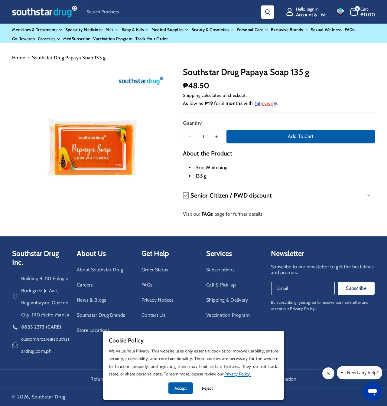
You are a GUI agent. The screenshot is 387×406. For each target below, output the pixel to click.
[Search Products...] (267, 12)
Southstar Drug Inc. (35, 258)
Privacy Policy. (303, 308)
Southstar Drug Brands (101, 315)
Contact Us (153, 315)
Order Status (154, 270)
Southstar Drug (49, 397)
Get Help (155, 253)
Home (18, 58)
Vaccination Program (228, 315)
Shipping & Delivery (227, 300)
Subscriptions (220, 270)
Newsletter (287, 253)
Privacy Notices (157, 300)
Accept (180, 388)
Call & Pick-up (221, 285)
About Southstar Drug (100, 270)
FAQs (147, 285)
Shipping (192, 95)
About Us (91, 253)
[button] (362, 11)
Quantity (192, 123)
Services (219, 253)
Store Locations (93, 330)
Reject (207, 388)
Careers (85, 285)
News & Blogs (91, 300)
